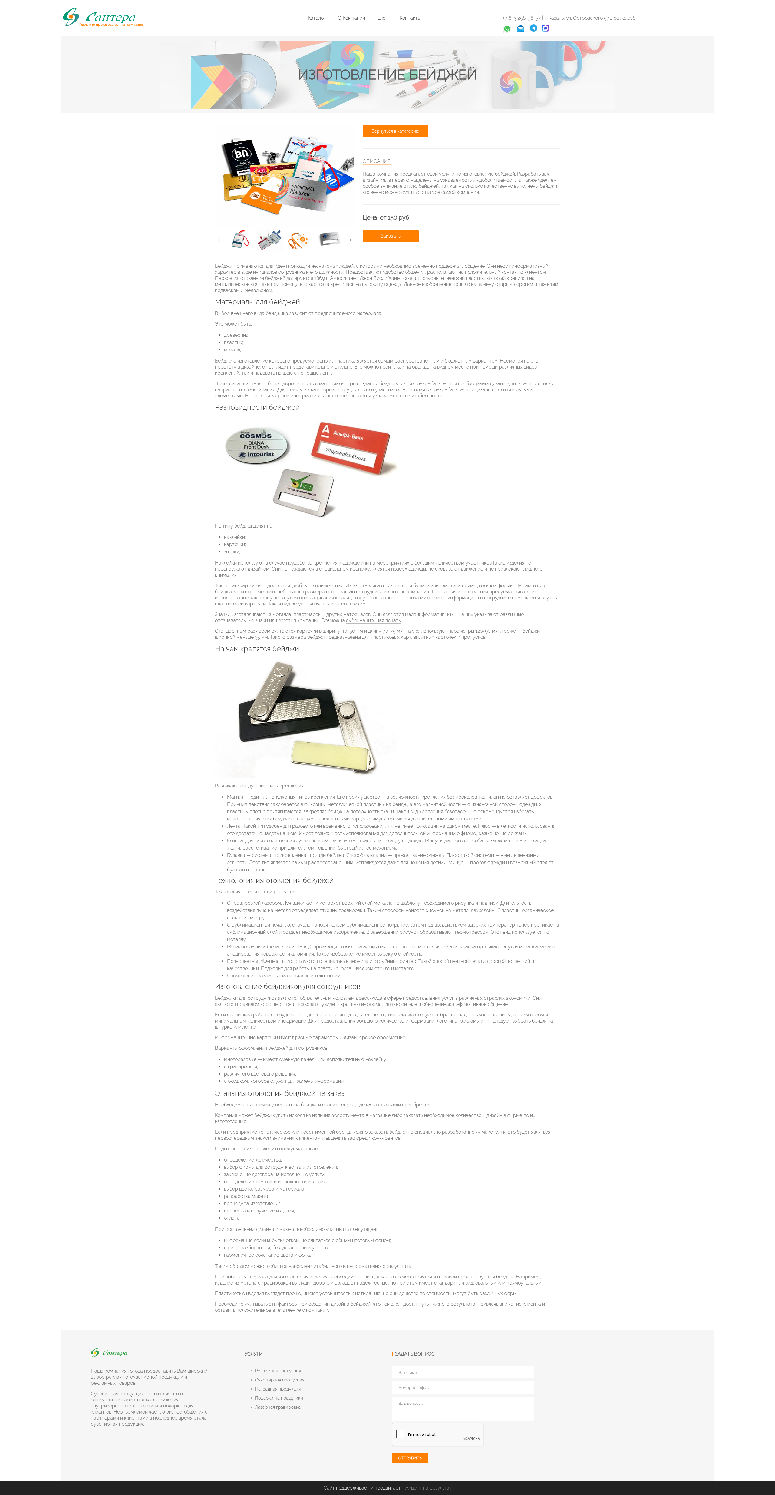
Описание (377, 161)
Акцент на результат (428, 1488)
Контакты (410, 18)
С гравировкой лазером (254, 903)
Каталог (317, 18)
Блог (382, 18)
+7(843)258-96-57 (522, 18)
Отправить (410, 1458)
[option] (239, 239)
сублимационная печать (373, 620)
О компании (351, 18)
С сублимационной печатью (258, 925)
